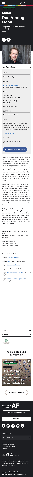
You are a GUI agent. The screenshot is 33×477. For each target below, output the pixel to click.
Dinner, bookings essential (15, 273)
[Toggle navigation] (30, 2)
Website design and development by (14, 474)
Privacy (4, 471)
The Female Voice (13, 257)
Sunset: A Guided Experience (16, 279)
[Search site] (25, 2)
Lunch (9, 261)
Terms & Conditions (14, 471)
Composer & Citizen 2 (13, 265)
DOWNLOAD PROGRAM (16, 413)
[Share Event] (8, 40)
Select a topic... (8, 438)
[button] (16, 330)
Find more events (16, 392)
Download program (9, 133)
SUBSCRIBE (16, 419)
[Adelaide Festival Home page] (4, 2)
